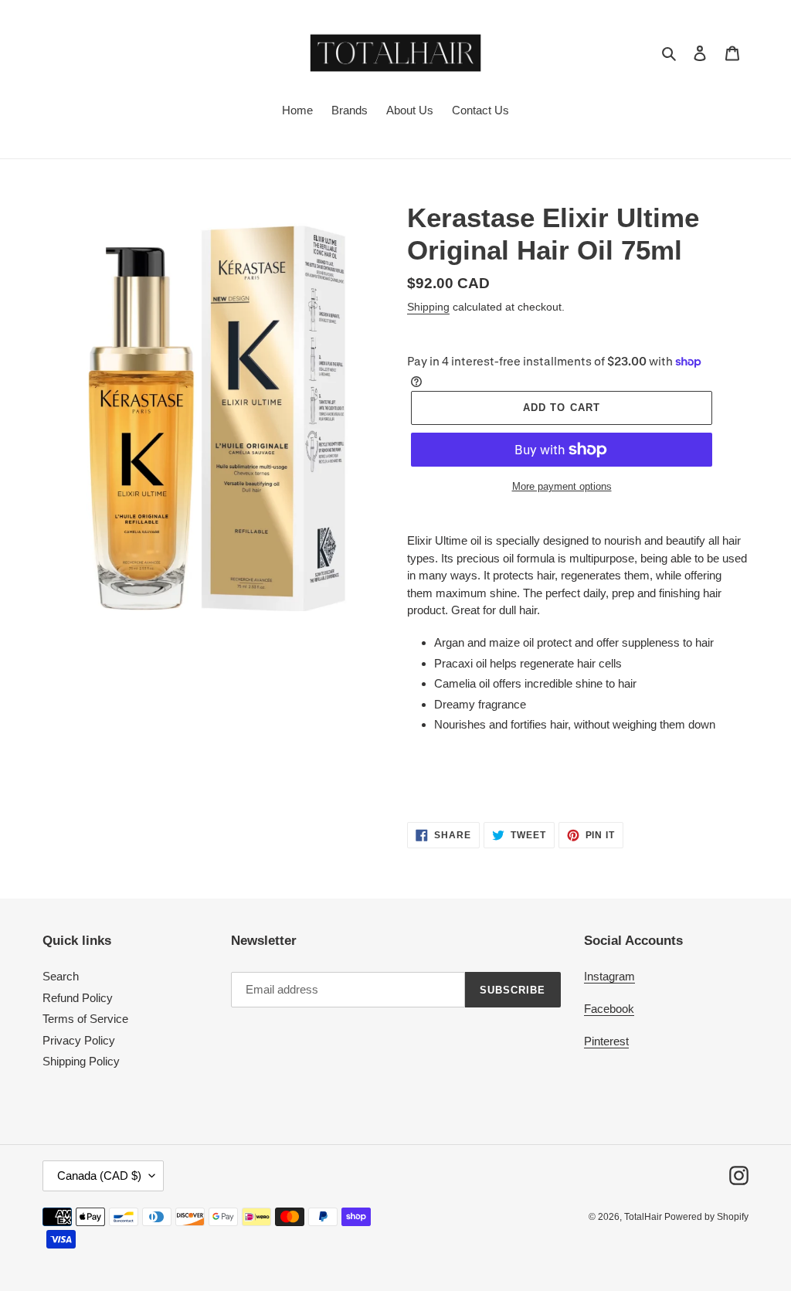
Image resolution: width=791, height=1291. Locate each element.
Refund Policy (77, 997)
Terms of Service (85, 1018)
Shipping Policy (81, 1061)
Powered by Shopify (706, 1216)
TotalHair (644, 1216)
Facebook (609, 1008)
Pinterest (606, 1041)
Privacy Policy (78, 1040)
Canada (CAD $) (99, 1175)
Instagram (609, 976)
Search (60, 976)
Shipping (428, 307)
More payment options (562, 486)
